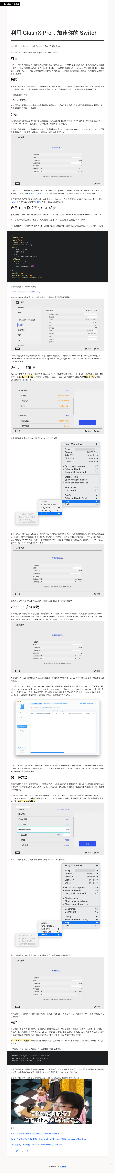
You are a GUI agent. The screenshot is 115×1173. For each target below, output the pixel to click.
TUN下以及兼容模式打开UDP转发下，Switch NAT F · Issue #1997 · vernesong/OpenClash (49, 1139)
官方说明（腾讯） (36, 193)
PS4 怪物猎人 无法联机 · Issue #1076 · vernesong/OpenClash (36, 1144)
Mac (58, 46)
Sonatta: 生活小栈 (11, 4)
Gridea (63, 1166)
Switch (39, 46)
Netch (13, 202)
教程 (33, 46)
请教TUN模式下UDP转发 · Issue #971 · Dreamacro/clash (35, 1133)
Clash (47, 46)
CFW (39, 202)
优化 (53, 46)
